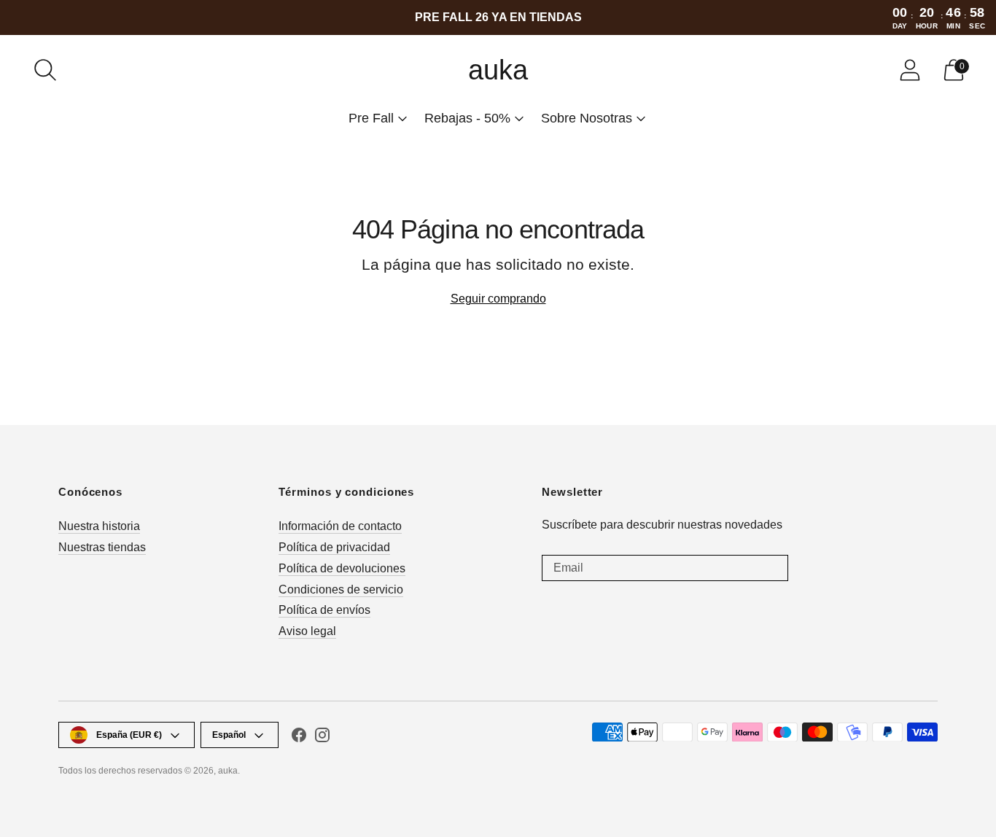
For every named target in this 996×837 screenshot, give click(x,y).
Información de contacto (340, 526)
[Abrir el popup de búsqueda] (45, 70)
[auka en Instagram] (322, 738)
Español (229, 735)
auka (228, 771)
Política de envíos (324, 610)
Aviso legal (307, 631)
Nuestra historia (99, 526)
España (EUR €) (129, 735)
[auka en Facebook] (299, 738)
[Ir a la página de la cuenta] (910, 70)
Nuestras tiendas (102, 547)
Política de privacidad (334, 547)
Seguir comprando (498, 298)
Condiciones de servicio (341, 589)
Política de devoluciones (342, 568)
